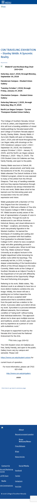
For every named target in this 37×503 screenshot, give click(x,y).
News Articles (20, 457)
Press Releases (20, 446)
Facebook (18, 471)
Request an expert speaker (24, 434)
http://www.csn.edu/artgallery (18, 373)
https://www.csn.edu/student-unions (16, 357)
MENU (8, 2)
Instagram (18, 481)
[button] (3, 2)
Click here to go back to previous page (14, 388)
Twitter (17, 476)
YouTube (18, 487)
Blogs (17, 451)
